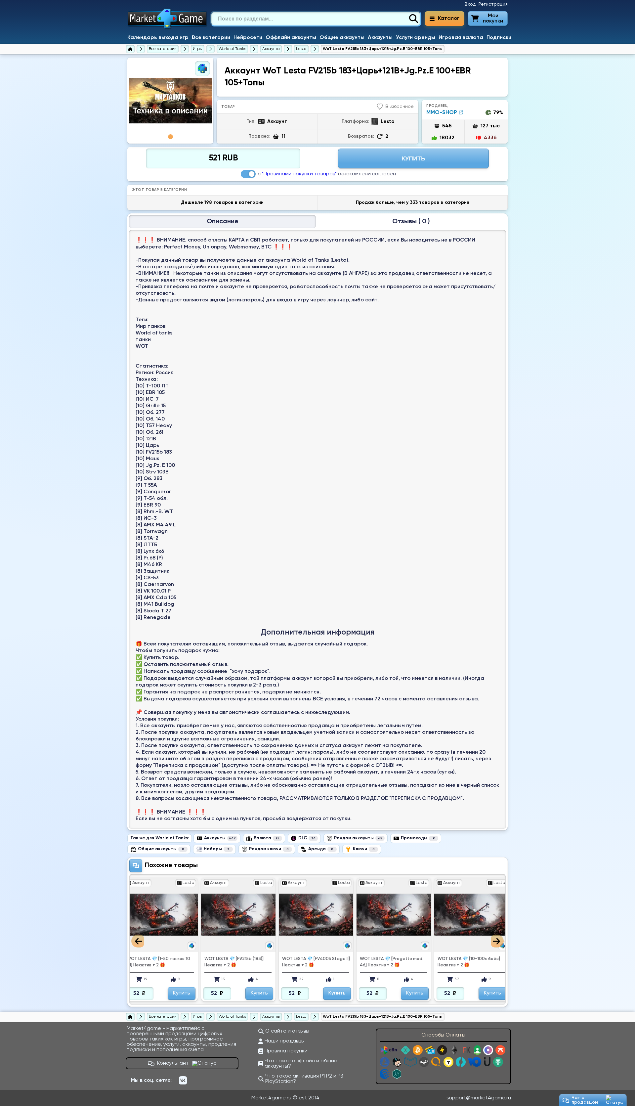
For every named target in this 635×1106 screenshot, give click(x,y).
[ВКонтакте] (183, 1080)
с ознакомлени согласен (327, 174)
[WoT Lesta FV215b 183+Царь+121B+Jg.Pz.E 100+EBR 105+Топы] (170, 100)
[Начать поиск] (413, 19)
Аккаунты (380, 37)
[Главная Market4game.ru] (167, 28)
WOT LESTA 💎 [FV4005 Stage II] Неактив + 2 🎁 (238, 962)
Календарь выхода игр (158, 37)
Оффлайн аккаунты (291, 37)
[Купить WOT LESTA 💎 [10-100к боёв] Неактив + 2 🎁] (394, 914)
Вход (470, 4)
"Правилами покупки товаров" (299, 174)
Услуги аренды (415, 37)
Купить (413, 158)
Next (497, 941)
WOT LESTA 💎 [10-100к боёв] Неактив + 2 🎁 (391, 962)
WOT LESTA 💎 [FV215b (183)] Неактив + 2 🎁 (156, 962)
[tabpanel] (170, 100)
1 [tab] (170, 136)
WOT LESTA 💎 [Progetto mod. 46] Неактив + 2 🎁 (314, 962)
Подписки (499, 37)
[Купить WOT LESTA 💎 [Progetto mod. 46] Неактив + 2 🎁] (316, 914)
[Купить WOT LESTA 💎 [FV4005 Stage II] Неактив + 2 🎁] (238, 914)
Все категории (211, 37)
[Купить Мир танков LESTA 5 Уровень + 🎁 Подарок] (471, 914)
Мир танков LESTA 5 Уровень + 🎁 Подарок (470, 962)
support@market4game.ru (478, 1098)
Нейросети (247, 37)
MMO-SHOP (441, 112)
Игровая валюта (461, 37)
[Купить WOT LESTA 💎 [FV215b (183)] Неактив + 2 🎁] (160, 914)
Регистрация (493, 4)
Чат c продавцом (585, 1100)
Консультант (173, 1063)
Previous (137, 941)
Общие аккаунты (341, 37)
